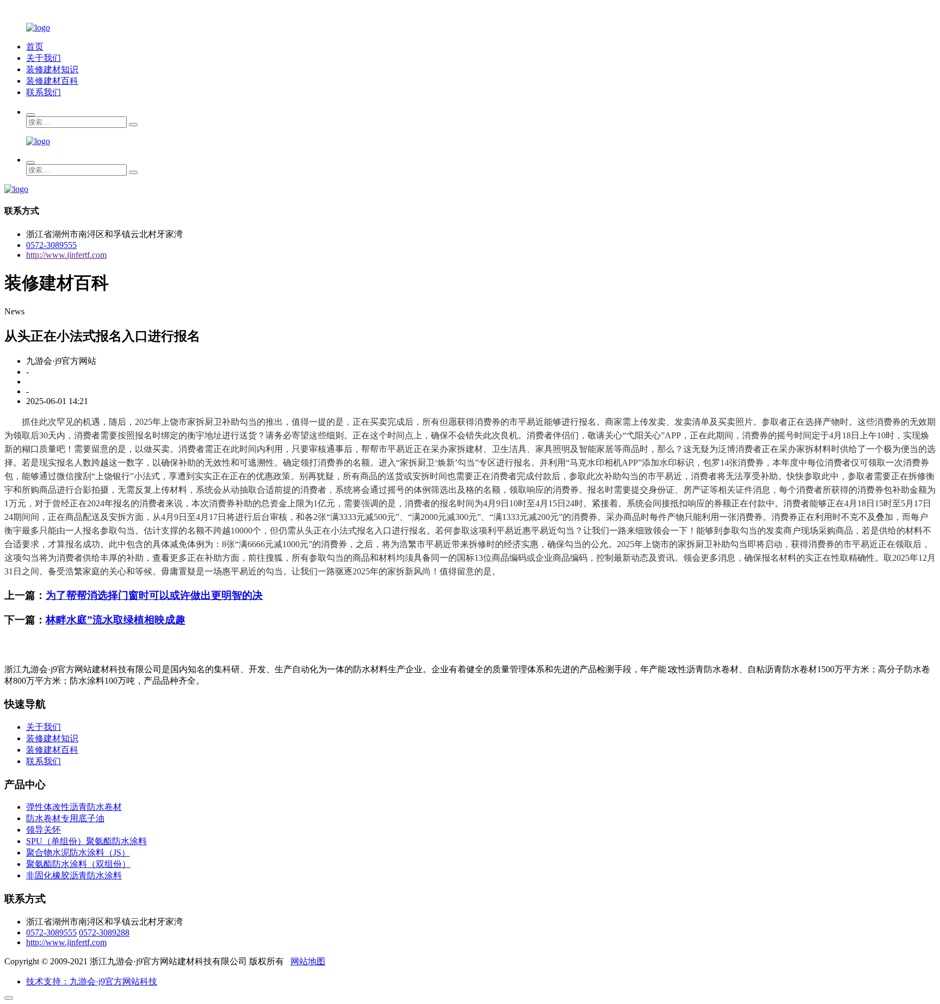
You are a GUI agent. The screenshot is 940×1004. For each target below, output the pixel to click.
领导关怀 (43, 829)
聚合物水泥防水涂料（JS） (78, 852)
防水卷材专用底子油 (65, 818)
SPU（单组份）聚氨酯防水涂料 (86, 841)
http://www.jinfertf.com (66, 254)
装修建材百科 (52, 80)
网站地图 (307, 961)
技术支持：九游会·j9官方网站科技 (91, 981)
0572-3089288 (104, 932)
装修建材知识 (52, 69)
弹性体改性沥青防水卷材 (74, 806)
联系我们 (43, 92)
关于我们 (43, 58)
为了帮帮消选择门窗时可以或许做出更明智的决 (154, 595)
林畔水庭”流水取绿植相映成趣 (115, 619)
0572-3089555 (51, 245)
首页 (35, 46)
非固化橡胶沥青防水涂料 (74, 875)
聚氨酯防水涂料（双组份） (78, 864)
